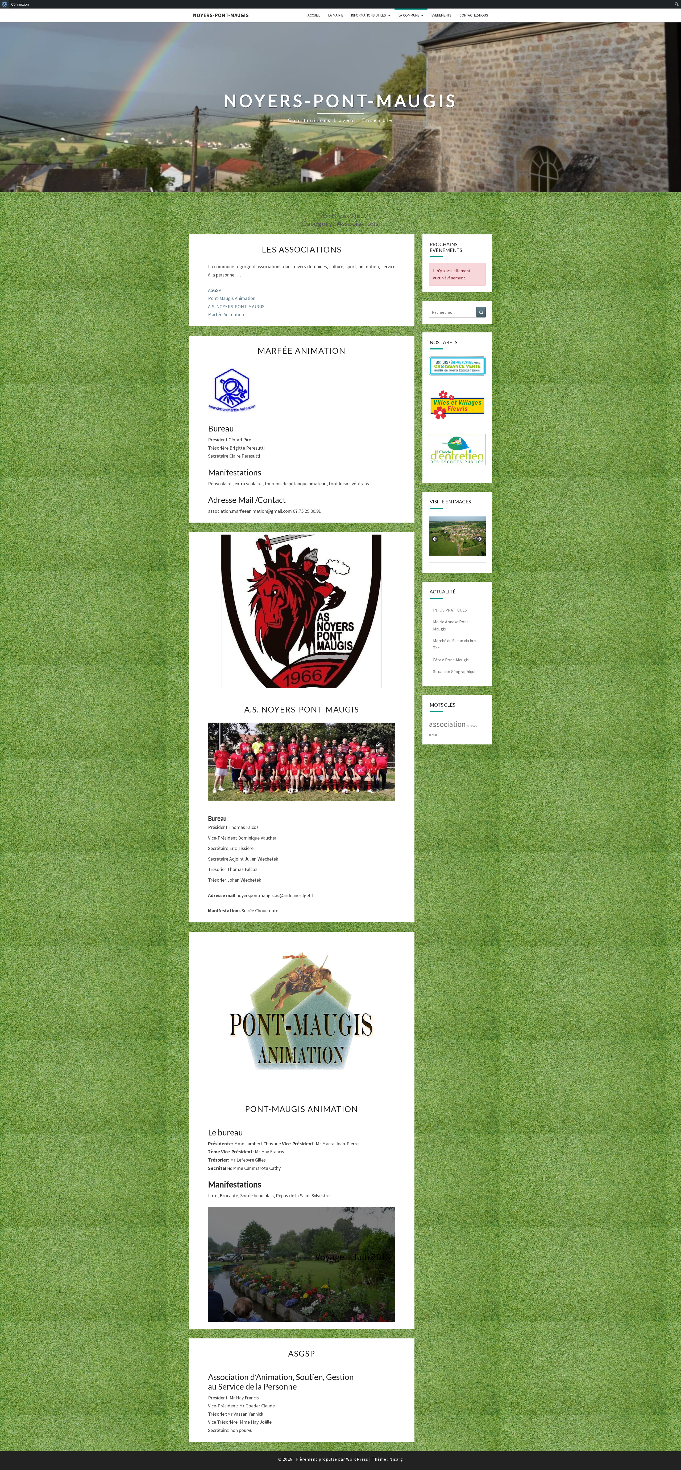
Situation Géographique (454, 671)
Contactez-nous (473, 15)
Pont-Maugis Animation (231, 298)
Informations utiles (368, 15)
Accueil (314, 15)
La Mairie (335, 15)
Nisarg (396, 1459)
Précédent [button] (435, 539)
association (447, 724)
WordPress (357, 1459)
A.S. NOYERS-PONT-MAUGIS (236, 306)
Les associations (302, 249)
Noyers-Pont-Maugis (221, 15)
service (433, 734)
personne (472, 726)
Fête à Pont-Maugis (451, 659)
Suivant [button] (479, 539)
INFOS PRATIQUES (450, 610)
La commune (408, 15)
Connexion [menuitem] (20, 4)
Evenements (441, 15)
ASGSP (214, 290)
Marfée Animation (226, 314)
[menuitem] (4, 4)
